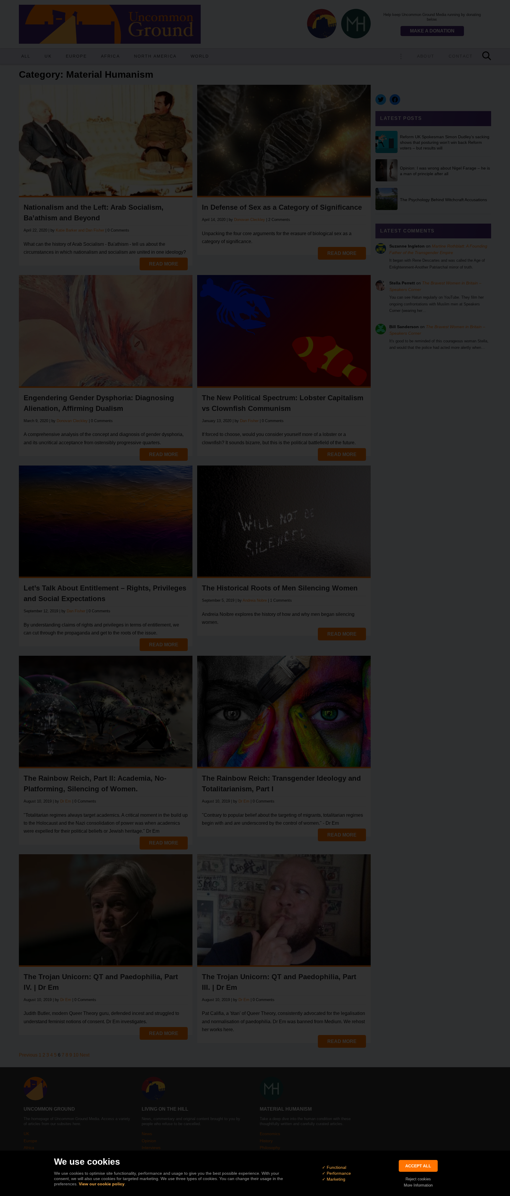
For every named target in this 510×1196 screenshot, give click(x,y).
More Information (418, 1185)
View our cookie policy (102, 1184)
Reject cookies (418, 1179)
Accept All (418, 1166)
